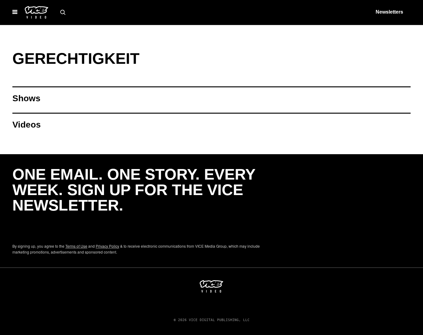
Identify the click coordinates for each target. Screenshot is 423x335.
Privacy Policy (107, 246)
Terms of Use (76, 246)
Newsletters (389, 12)
